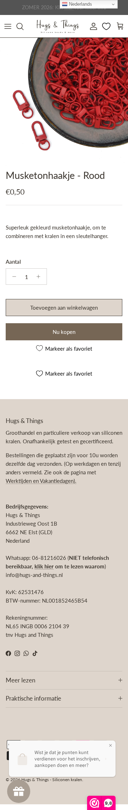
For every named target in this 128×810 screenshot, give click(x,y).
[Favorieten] (107, 26)
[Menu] (8, 26)
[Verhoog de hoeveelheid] (40, 276)
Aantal (13, 261)
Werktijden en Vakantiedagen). (41, 481)
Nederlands (80, 4)
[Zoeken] (23, 26)
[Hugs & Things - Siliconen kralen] (57, 26)
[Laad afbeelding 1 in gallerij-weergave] (64, 102)
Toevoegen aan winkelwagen (64, 307)
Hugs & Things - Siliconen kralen (51, 779)
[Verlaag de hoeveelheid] (12, 276)
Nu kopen (64, 332)
